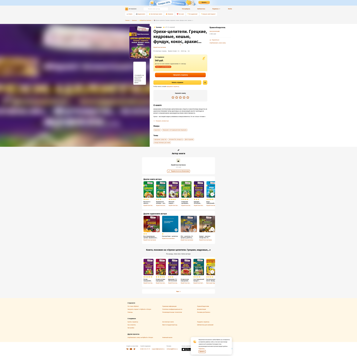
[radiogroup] (180, 97)
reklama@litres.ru (172, 349)
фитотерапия (189, 139)
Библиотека (201, 9)
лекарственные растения (162, 142)
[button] (212, 194)
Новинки (170, 14)
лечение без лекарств (176, 139)
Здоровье (157, 130)
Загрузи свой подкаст (209, 14)
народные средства (160, 139)
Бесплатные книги (156, 14)
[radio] (172, 97)
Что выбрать (186, 9)
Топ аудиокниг (193, 14)
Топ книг (181, 14)
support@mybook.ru (158, 349)
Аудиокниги (141, 14)
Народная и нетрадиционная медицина (175, 130)
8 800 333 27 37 (145, 349)
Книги (130, 14)
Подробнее (202, 348)
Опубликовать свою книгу (218, 43)
